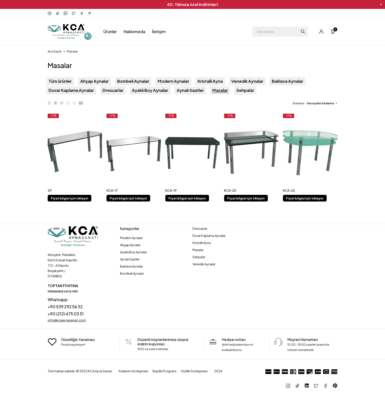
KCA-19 (171, 190)
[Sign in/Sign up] (321, 31)
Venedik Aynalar (247, 81)
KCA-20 (230, 190)
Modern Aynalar (173, 81)
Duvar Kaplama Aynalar (71, 90)
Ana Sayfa (54, 51)
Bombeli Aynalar (133, 81)
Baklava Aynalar (287, 81)
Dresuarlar (112, 90)
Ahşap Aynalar (94, 81)
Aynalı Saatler (190, 90)
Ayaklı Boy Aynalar (150, 90)
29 (50, 190)
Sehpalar (245, 90)
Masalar (220, 90)
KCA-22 (289, 190)
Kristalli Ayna (210, 81)
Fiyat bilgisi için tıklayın (69, 198)
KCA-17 (112, 190)
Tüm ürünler (60, 81)
